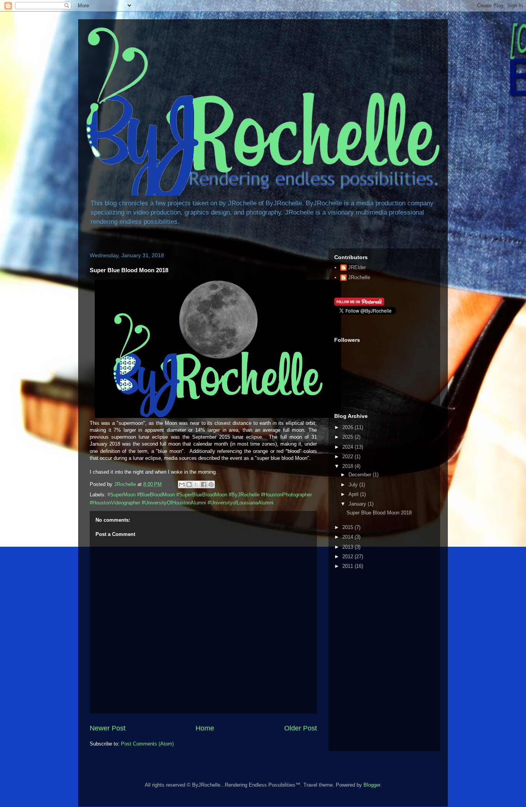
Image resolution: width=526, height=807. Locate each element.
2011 (348, 566)
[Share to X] (196, 484)
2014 (348, 537)
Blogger (372, 785)
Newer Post (108, 728)
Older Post (300, 728)
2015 (348, 527)
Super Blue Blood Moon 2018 (379, 513)
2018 (348, 466)
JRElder (357, 267)
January (358, 504)
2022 (348, 456)
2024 (348, 447)
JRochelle (359, 277)
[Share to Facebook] (204, 484)
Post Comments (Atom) (147, 744)
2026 (348, 427)
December (360, 475)
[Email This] (182, 484)
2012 (348, 556)
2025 (348, 437)
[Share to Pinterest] (211, 484)
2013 (348, 547)
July (353, 485)
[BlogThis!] (189, 484)
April (354, 494)
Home (205, 728)
